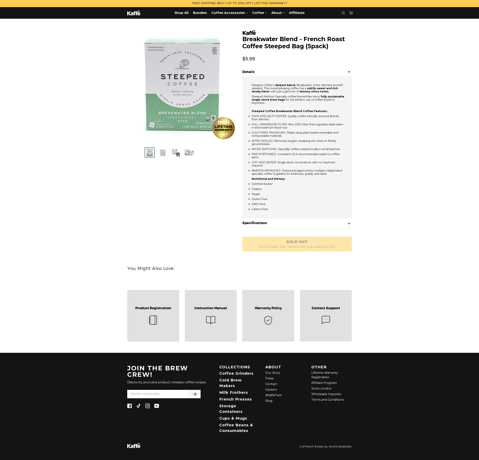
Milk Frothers (233, 392)
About (278, 13)
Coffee (260, 13)
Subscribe (194, 394)
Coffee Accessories (230, 13)
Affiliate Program (324, 383)
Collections (234, 367)
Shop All (182, 13)
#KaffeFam (273, 395)
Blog (268, 401)
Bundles (200, 13)
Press (269, 378)
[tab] (297, 72)
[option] (149, 152)
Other (319, 367)
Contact (271, 384)
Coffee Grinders (236, 373)
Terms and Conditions (327, 399)
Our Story (272, 373)
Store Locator (321, 388)
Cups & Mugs (233, 418)
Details (248, 72)
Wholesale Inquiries (326, 394)
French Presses (235, 399)
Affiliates (297, 13)
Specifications (254, 223)
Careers (271, 389)
